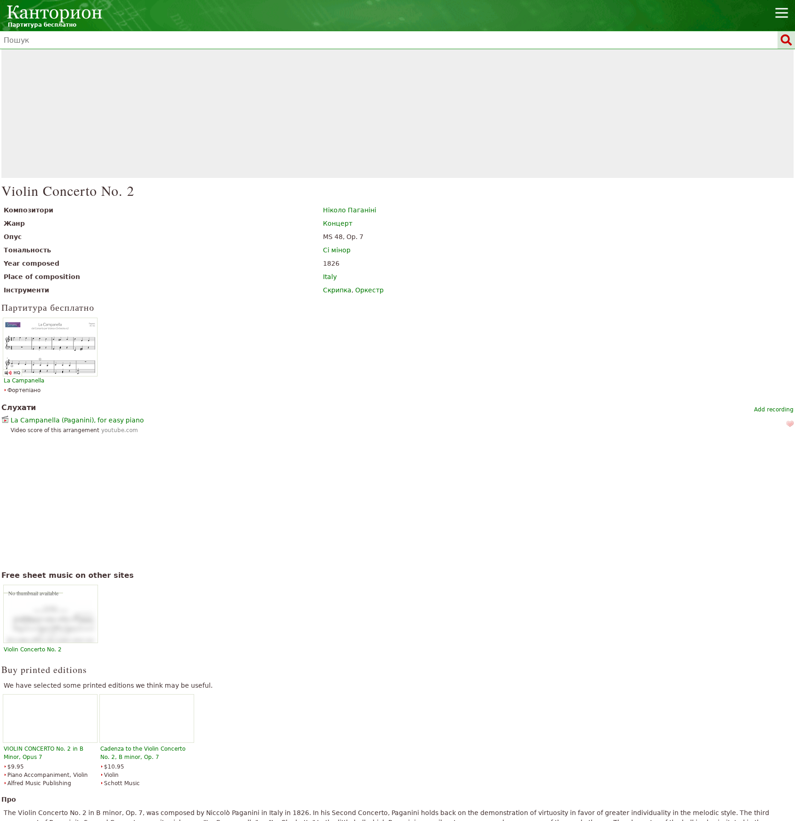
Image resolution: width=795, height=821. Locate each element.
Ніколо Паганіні (349, 210)
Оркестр (369, 290)
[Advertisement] (398, 113)
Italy (330, 276)
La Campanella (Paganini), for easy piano (77, 420)
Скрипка (337, 290)
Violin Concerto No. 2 (33, 649)
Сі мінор (337, 250)
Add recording (774, 409)
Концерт (337, 223)
